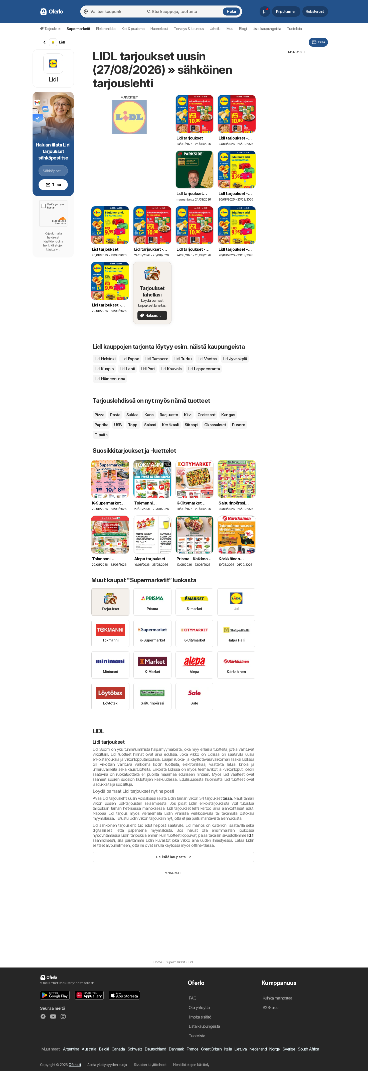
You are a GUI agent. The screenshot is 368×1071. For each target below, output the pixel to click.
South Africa (308, 1049)
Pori (147, 368)
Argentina (71, 1049)
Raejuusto (169, 414)
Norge (274, 1049)
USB (118, 424)
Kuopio (104, 368)
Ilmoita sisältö (200, 1017)
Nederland (258, 1049)
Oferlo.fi (75, 1064)
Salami (150, 424)
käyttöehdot (52, 241)
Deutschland (155, 1049)
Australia (89, 1049)
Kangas (228, 414)
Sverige (288, 1049)
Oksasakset (215, 424)
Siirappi (191, 424)
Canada (118, 1049)
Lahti (127, 368)
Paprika (101, 424)
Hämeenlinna (110, 378)
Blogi (243, 28)
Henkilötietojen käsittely (191, 1064)
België (104, 1049)
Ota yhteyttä (199, 1007)
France (193, 1049)
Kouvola (171, 368)
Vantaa (207, 358)
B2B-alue (271, 1007)
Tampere (156, 358)
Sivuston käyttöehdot (150, 1064)
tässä (227, 798)
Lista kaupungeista (267, 28)
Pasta (115, 414)
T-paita (101, 434)
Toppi (133, 424)
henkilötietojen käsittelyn (53, 247)
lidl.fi (250, 835)
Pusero (238, 424)
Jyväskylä (235, 358)
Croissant (206, 414)
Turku (183, 358)
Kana (149, 414)
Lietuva (240, 1049)
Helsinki (105, 358)
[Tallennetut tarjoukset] (265, 11)
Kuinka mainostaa (277, 998)
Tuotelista (294, 28)
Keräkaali (170, 424)
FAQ (192, 998)
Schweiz (134, 1049)
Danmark (176, 1049)
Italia (228, 1049)
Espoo (130, 358)
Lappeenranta (204, 368)
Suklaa (132, 414)
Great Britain (211, 1049)
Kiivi (187, 414)
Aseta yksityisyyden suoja (107, 1064)
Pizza (99, 414)
